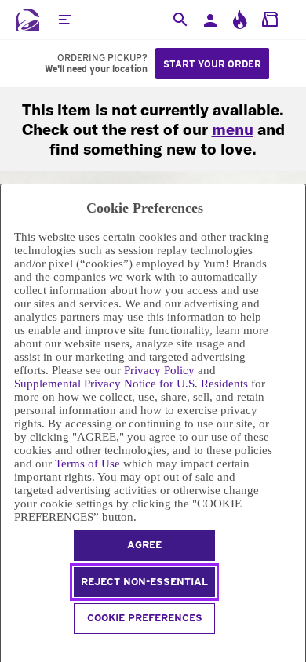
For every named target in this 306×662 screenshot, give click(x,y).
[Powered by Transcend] (7, 648)
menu (232, 129)
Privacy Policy (159, 370)
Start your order (212, 64)
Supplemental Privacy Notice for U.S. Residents (131, 383)
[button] (64, 19)
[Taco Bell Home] (27, 20)
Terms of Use (87, 463)
